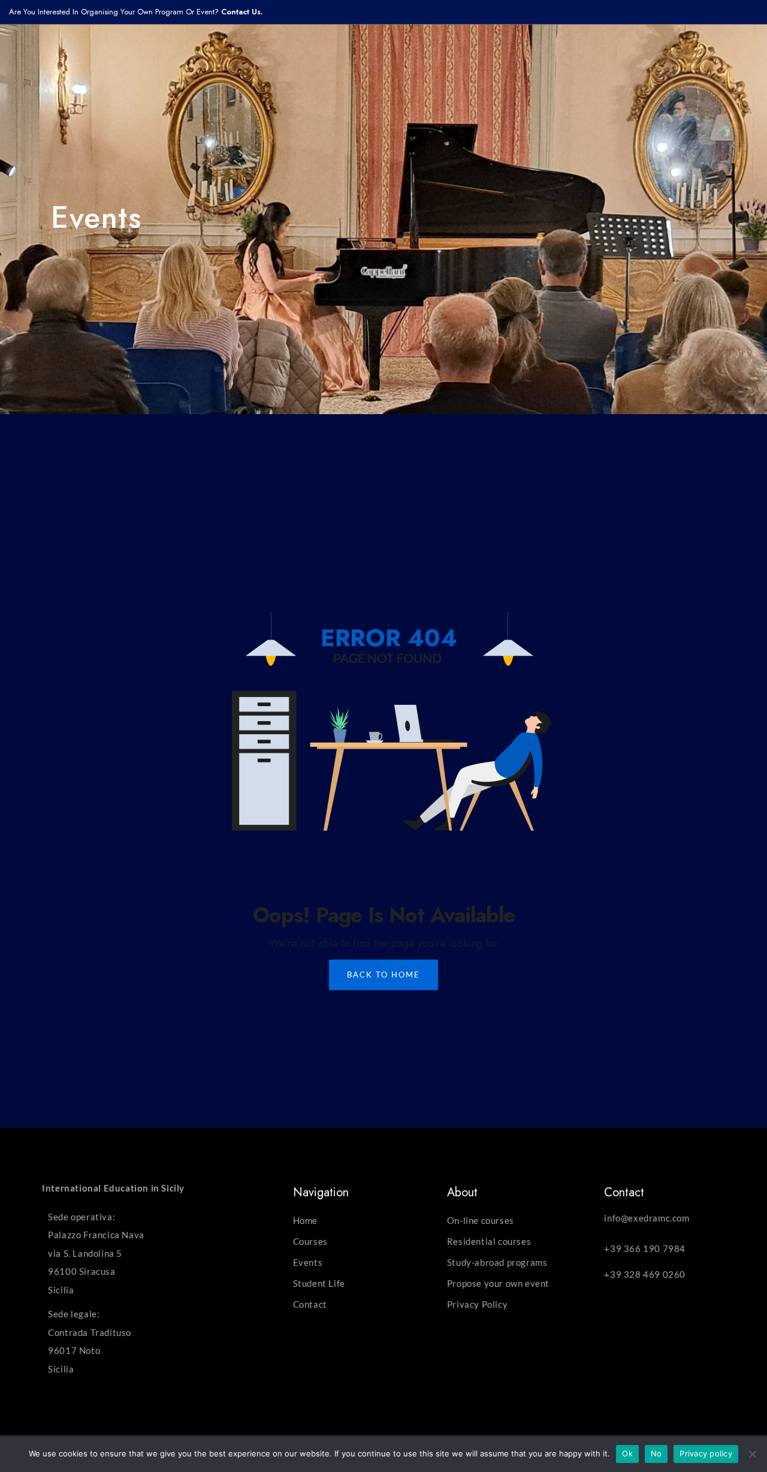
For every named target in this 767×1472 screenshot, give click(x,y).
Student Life (319, 1283)
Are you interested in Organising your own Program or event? (115, 11)
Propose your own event (498, 1283)
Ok (627, 1453)
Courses (310, 1241)
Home (63, 376)
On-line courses (480, 1220)
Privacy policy (706, 1453)
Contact (310, 1304)
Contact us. (242, 11)
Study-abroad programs (497, 1262)
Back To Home (383, 974)
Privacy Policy (477, 1304)
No (656, 1453)
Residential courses (489, 1241)
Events (308, 1262)
